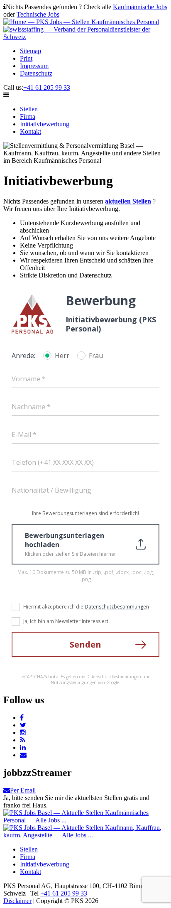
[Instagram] (23, 732)
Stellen (29, 109)
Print (26, 58)
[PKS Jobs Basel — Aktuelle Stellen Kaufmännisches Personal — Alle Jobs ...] (85, 820)
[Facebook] (22, 717)
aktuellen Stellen (128, 201)
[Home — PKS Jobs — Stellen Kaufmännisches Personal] (81, 21)
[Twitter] (23, 725)
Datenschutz (36, 73)
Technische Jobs (38, 14)
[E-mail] (23, 754)
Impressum (34, 65)
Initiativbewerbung (44, 124)
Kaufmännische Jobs (140, 6)
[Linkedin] (23, 747)
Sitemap (30, 50)
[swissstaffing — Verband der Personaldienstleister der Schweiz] (85, 36)
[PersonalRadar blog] (22, 740)
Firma (27, 116)
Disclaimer (17, 900)
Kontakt (30, 131)
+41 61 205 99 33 (46, 87)
